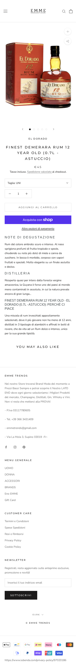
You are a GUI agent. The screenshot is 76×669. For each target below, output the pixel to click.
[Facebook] (6, 447)
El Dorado (38, 138)
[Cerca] (64, 11)
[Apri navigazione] (5, 11)
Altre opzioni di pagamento (38, 228)
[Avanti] (53, 129)
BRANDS (10, 487)
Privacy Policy (13, 540)
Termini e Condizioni (17, 521)
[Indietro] (22, 129)
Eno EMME (11, 494)
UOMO (9, 468)
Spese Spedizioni (15, 527)
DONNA (10, 474)
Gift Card (10, 500)
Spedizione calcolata (39, 172)
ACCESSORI (12, 481)
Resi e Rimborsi (14, 534)
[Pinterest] (24, 447)
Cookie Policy (13, 547)
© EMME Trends (38, 623)
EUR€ (36, 614)
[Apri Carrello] (70, 11)
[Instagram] (15, 447)
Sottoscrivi (21, 595)
